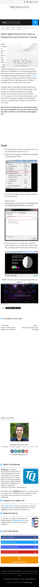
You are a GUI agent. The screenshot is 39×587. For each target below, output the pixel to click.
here (26, 152)
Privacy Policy (7, 579)
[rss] (36, 2)
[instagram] (33, 2)
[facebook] (24, 2)
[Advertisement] (19, 400)
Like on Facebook (8, 537)
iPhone (13, 28)
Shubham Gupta (27, 582)
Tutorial (19, 28)
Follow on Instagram (10, 547)
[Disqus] (19, 358)
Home (2, 28)
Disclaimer (15, 579)
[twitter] (27, 2)
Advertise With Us (30, 579)
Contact (22, 579)
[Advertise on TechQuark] (19, 563)
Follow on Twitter (9, 542)
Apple (7, 28)
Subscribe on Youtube (10, 552)
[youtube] (30, 2)
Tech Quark (17, 571)
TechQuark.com (18, 520)
